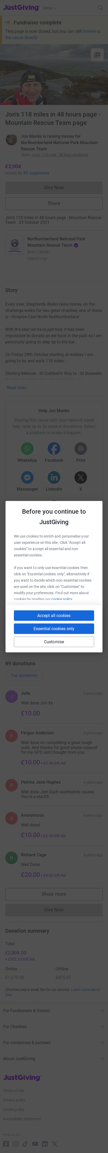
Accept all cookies (54, 615)
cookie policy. (62, 599)
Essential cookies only (54, 628)
